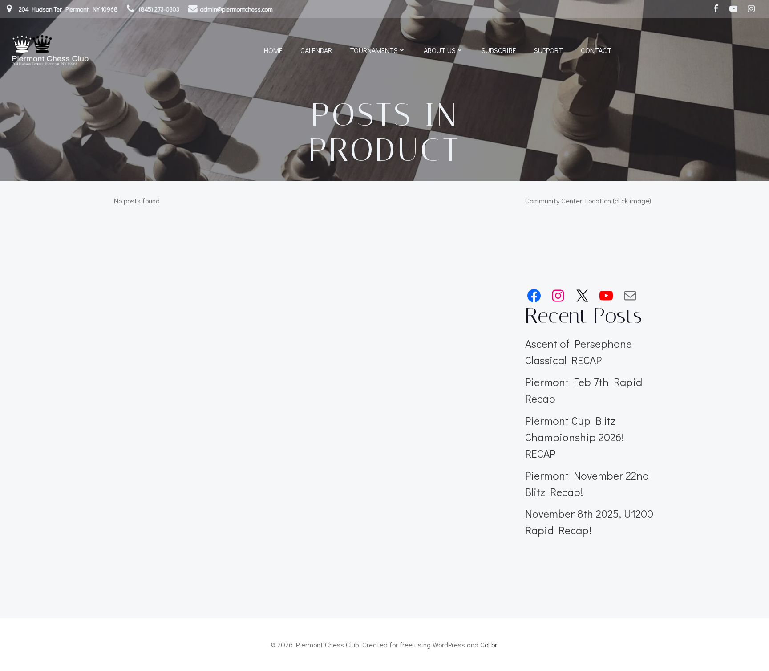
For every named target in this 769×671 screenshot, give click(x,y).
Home (273, 50)
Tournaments (374, 50)
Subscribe (499, 50)
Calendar (316, 50)
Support (548, 50)
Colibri (489, 644)
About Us (440, 50)
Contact (596, 50)
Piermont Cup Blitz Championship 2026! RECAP (574, 437)
